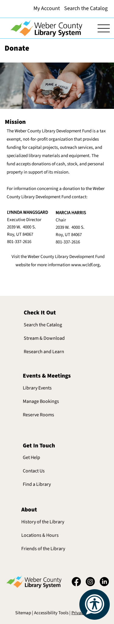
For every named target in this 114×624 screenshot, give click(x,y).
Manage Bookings (41, 401)
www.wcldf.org (85, 265)
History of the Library (42, 521)
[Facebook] (76, 581)
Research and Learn (44, 351)
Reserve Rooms (38, 414)
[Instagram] (90, 581)
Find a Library (37, 484)
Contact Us (34, 471)
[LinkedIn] (104, 581)
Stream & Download (44, 338)
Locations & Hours (40, 535)
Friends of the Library (43, 548)
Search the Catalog (43, 324)
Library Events (37, 388)
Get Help (31, 457)
